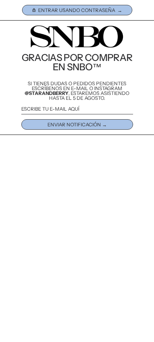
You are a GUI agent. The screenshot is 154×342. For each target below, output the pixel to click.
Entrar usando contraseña (76, 10)
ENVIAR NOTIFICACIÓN (74, 124)
